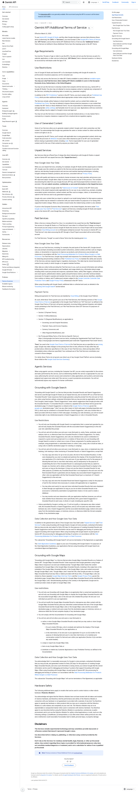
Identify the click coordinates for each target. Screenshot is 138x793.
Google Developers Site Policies (71, 775)
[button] (11, 67)
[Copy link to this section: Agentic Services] (54, 367)
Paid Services (57, 209)
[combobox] (71, 2)
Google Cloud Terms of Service (60, 344)
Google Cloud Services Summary (58, 359)
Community (125, 2)
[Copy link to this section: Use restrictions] (50, 588)
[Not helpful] (70, 761)
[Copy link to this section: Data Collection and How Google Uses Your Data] (79, 519)
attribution (53, 139)
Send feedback (69, 765)
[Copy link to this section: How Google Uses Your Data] (61, 163)
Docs (4, 7)
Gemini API (43, 23)
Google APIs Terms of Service (90, 39)
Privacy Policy (87, 173)
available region (95, 78)
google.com (38, 408)
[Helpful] (67, 761)
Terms (29, 789)
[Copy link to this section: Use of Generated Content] (64, 123)
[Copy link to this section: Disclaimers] (49, 724)
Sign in (134, 2)
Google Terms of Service (81, 406)
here (85, 238)
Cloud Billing (75, 296)
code (66, 141)
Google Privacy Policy (56, 280)
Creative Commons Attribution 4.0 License (82, 773)
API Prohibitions (51, 95)
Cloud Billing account (48, 230)
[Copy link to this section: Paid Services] (50, 218)
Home (36, 23)
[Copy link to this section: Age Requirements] (56, 51)
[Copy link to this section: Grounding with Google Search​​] (68, 388)
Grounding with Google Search (45, 286)
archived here (78, 753)
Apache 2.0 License (46, 775)
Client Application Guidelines (47, 544)
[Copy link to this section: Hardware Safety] (54, 686)
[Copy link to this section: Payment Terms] (50, 292)
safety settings (50, 108)
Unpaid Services (90, 523)
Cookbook (115, 2)
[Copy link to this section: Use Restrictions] (53, 68)
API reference (13, 7)
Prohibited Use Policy (42, 103)
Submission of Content (70, 188)
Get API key (105, 2)
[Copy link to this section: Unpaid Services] (53, 150)
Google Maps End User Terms (62, 576)
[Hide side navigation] (23, 789)
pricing (100, 344)
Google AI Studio (53, 37)
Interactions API (45, 14)
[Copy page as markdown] (89, 27)
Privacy (35, 789)
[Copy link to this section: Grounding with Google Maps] (67, 556)
